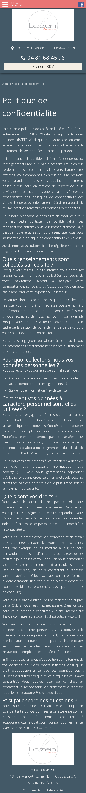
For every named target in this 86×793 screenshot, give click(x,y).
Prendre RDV (43, 66)
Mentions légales (43, 783)
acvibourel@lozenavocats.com (38, 575)
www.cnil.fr (75, 616)
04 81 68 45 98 (46, 58)
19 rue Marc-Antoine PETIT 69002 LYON (45, 48)
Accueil (6, 84)
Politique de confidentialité (43, 790)
